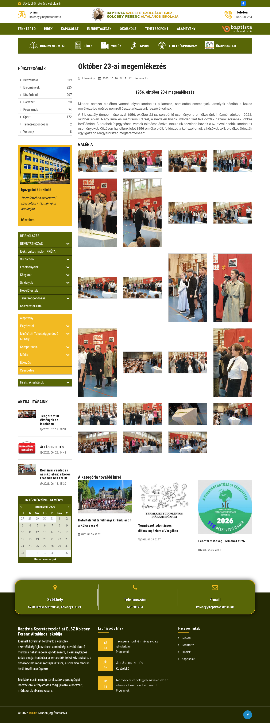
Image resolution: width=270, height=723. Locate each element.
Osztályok (26, 283)
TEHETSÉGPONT (157, 29)
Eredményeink (29, 267)
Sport (145, 46)
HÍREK (48, 29)
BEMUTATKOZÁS (31, 244)
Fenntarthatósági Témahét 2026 (221, 541)
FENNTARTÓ (27, 29)
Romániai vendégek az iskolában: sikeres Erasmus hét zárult (55, 474)
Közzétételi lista (31, 306)
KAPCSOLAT (70, 29)
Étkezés (25, 363)
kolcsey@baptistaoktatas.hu (215, 607)
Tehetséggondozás (36, 124)
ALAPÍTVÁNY (186, 29)
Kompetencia (29, 347)
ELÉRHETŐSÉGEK (99, 29)
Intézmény (88, 78)
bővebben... (28, 220)
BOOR (33, 713)
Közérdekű (30, 95)
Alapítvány (26, 318)
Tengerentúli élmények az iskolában (49, 420)
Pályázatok (27, 326)
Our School (27, 259)
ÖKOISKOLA (128, 29)
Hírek (88, 46)
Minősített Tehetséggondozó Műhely (39, 336)
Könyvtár (26, 275)
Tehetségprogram (183, 46)
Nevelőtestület (29, 290)
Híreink (186, 652)
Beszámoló (30, 80)
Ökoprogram (226, 46)
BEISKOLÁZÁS (29, 236)
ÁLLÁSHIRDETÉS (52, 447)
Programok (30, 110)
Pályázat (29, 102)
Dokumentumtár (53, 46)
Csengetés (27, 370)
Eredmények (31, 87)
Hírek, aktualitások (32, 382)
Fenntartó (188, 645)
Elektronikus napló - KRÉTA (37, 251)
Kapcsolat (188, 659)
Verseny (28, 132)
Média (24, 355)
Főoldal (186, 638)
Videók (116, 46)
